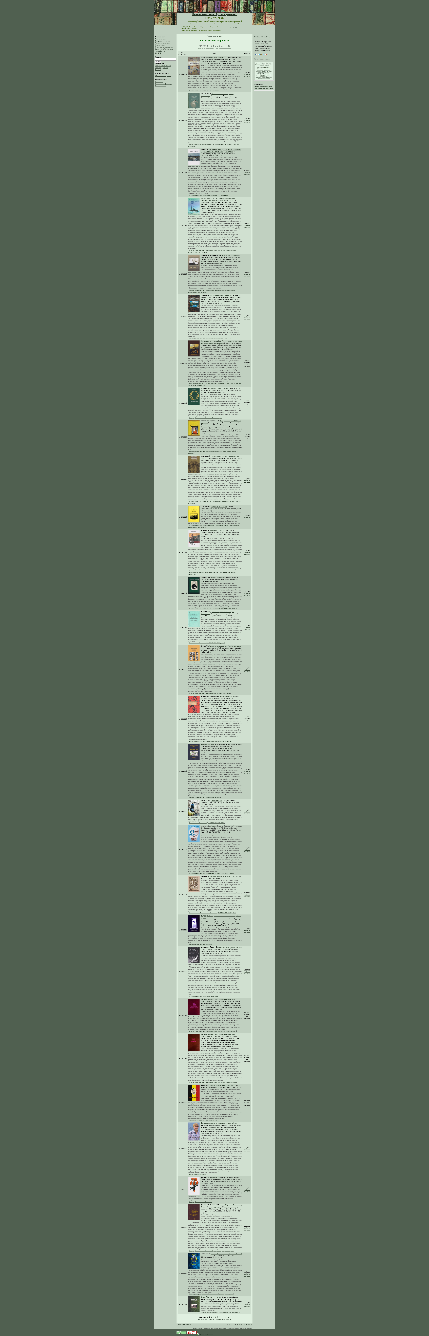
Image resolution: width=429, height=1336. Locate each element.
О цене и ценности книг (163, 66)
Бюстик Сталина (216, 801)
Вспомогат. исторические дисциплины (224, 250)
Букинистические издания (263, 86)
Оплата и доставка (161, 68)
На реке (214, 826)
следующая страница (223, 48)
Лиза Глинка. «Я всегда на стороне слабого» (219, 1123)
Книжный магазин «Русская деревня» (214, 14)
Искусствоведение (220, 144)
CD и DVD (158, 53)
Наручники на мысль (217, 530)
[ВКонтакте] (256, 54)
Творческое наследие (227, 697)
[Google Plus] (266, 54)
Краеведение (210, 144)
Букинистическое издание (164, 47)
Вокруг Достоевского (218, 578)
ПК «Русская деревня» (244, 1324)
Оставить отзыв (160, 86)
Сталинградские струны (217, 58)
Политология (204, 572)
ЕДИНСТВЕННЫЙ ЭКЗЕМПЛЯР (197, 252)
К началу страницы (184, 1324)
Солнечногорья (208, 745)
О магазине (159, 82)
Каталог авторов (160, 45)
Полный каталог (160, 39)
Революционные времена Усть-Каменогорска (225, 646)
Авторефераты (160, 51)
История (191, 250)
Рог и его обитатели (211, 1297)
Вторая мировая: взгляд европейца (222, 1086)
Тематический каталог (162, 43)
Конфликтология (194, 572)
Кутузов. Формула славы (219, 388)
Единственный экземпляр (164, 49)
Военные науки (201, 385)
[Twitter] (259, 54)
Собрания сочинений (224, 741)
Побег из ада (215, 1178)
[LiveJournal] (263, 54)
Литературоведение (195, 91)
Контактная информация (163, 84)
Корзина (158, 70)
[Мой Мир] (261, 54)
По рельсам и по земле (219, 507)
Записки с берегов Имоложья (220, 296)
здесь (235, 27)
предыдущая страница (206, 48)
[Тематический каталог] (264, 79)
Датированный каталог (163, 41)
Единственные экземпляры (263, 88)
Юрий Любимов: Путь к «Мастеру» (229, 947)
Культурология (211, 195)
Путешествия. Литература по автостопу (227, 525)
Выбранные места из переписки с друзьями (223, 876)
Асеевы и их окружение (230, 255)
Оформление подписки (163, 76)
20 (229, 46)
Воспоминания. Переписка (210, 91)
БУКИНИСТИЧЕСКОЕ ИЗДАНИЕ (197, 292)
